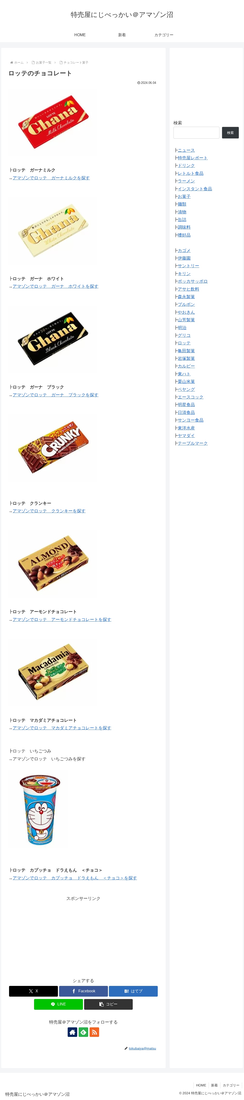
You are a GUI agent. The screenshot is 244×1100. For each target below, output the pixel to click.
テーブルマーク (193, 443)
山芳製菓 (186, 320)
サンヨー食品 (190, 420)
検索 (177, 123)
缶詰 (182, 219)
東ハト (184, 374)
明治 (182, 327)
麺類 (182, 204)
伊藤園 (184, 258)
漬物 (182, 212)
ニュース (186, 150)
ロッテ (184, 343)
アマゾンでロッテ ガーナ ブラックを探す (55, 395)
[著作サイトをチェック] (72, 1032)
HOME (201, 1085)
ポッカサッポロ (193, 281)
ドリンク (186, 165)
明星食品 (186, 404)
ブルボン (186, 304)
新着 (214, 1085)
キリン (184, 273)
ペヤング (186, 389)
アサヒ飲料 (188, 289)
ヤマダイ (186, 435)
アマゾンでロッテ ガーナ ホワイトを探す (55, 286)
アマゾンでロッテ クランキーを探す (49, 511)
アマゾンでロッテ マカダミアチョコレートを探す (62, 728)
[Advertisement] (83, 936)
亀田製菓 (186, 350)
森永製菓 (186, 296)
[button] (108, 1004)
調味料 (184, 227)
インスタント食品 (195, 189)
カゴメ (184, 250)
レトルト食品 (190, 173)
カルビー (186, 366)
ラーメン (186, 181)
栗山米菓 (186, 381)
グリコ (184, 335)
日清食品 (186, 412)
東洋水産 (186, 428)
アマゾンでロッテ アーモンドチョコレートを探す (62, 619)
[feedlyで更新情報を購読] (83, 1032)
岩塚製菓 (186, 358)
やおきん (186, 312)
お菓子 (184, 196)
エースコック (190, 397)
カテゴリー (231, 1085)
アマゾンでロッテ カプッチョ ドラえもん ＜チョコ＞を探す (75, 878)
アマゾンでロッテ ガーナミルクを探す (51, 178)
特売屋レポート (193, 158)
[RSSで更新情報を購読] (94, 1032)
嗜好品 (184, 235)
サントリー (188, 265)
